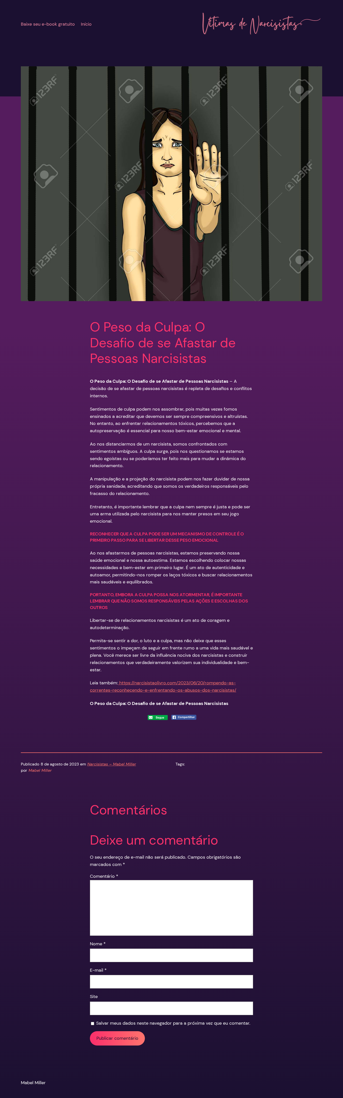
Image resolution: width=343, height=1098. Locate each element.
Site (94, 997)
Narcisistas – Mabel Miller (111, 764)
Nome (98, 944)
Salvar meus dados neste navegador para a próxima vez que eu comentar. (173, 1023)
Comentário (104, 876)
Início (86, 24)
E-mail (98, 970)
